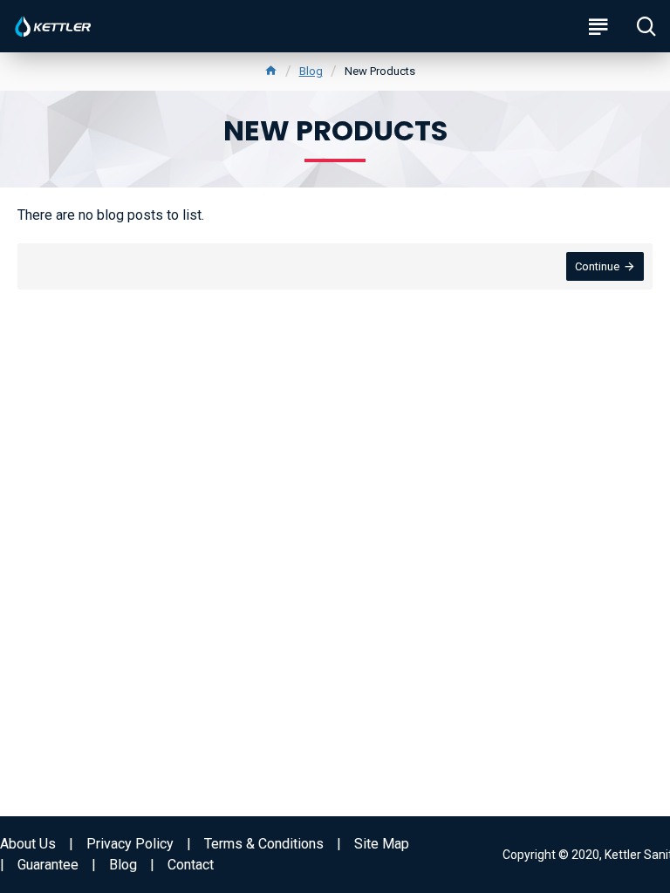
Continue (597, 266)
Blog (311, 71)
